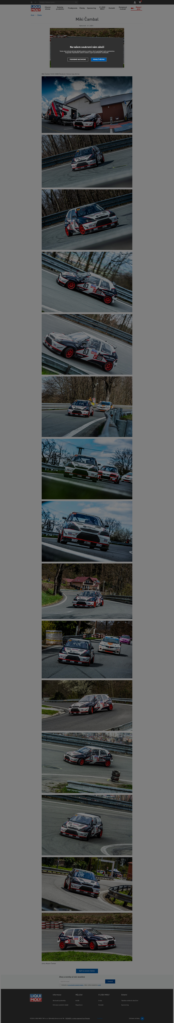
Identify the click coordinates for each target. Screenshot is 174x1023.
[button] (98, 59)
